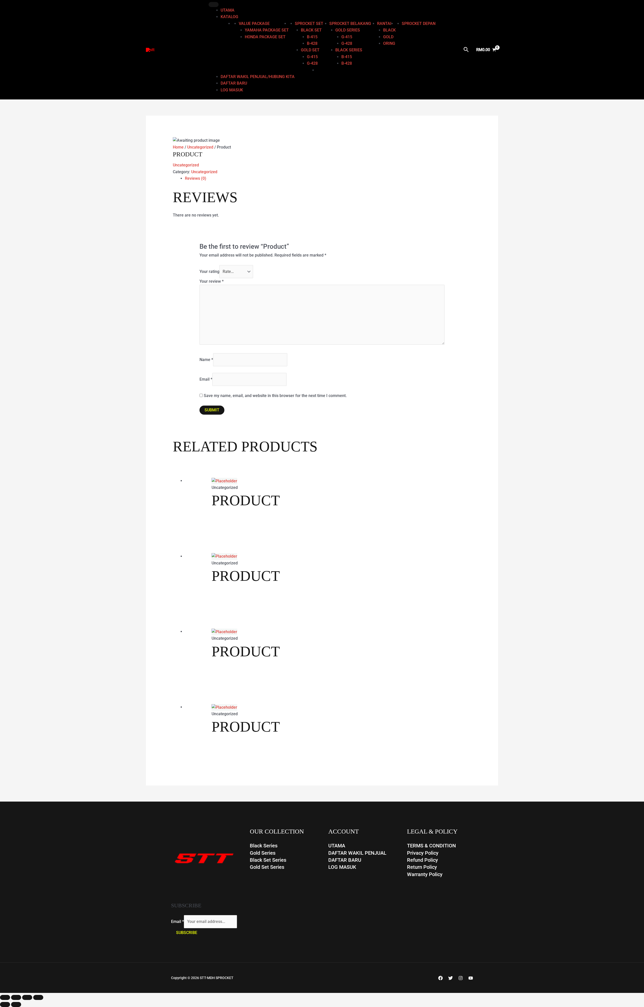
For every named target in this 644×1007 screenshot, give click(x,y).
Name (206, 359)
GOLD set (310, 50)
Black (389, 30)
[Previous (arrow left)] (5, 1004)
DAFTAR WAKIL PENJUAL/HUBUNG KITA (258, 76)
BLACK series (348, 50)
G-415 (312, 56)
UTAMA (227, 10)
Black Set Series (268, 860)
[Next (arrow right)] (16, 1004)
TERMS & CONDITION (431, 846)
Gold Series (262, 853)
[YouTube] (470, 978)
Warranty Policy (424, 874)
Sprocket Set (309, 23)
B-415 (312, 36)
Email (205, 379)
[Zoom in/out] (5, 997)
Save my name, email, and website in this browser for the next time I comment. (275, 395)
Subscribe (186, 932)
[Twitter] (450, 978)
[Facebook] (440, 978)
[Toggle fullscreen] (16, 997)
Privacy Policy (422, 853)
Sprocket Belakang (350, 23)
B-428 (312, 43)
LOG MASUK (232, 90)
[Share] (27, 997)
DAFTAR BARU (234, 83)
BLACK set (311, 30)
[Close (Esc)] (38, 997)
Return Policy (422, 867)
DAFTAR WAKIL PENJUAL (357, 853)
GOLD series (347, 30)
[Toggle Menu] (214, 4)
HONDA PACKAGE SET (265, 36)
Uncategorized (200, 147)
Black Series (263, 846)
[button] (466, 50)
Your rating (209, 271)
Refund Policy (422, 860)
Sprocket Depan (418, 23)
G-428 (312, 63)
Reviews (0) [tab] (195, 178)
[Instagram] (460, 978)
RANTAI (384, 23)
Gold (388, 36)
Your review (211, 281)
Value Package (254, 23)
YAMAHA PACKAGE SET (267, 30)
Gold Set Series (267, 867)
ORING (389, 43)
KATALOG (229, 16)
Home (178, 147)
